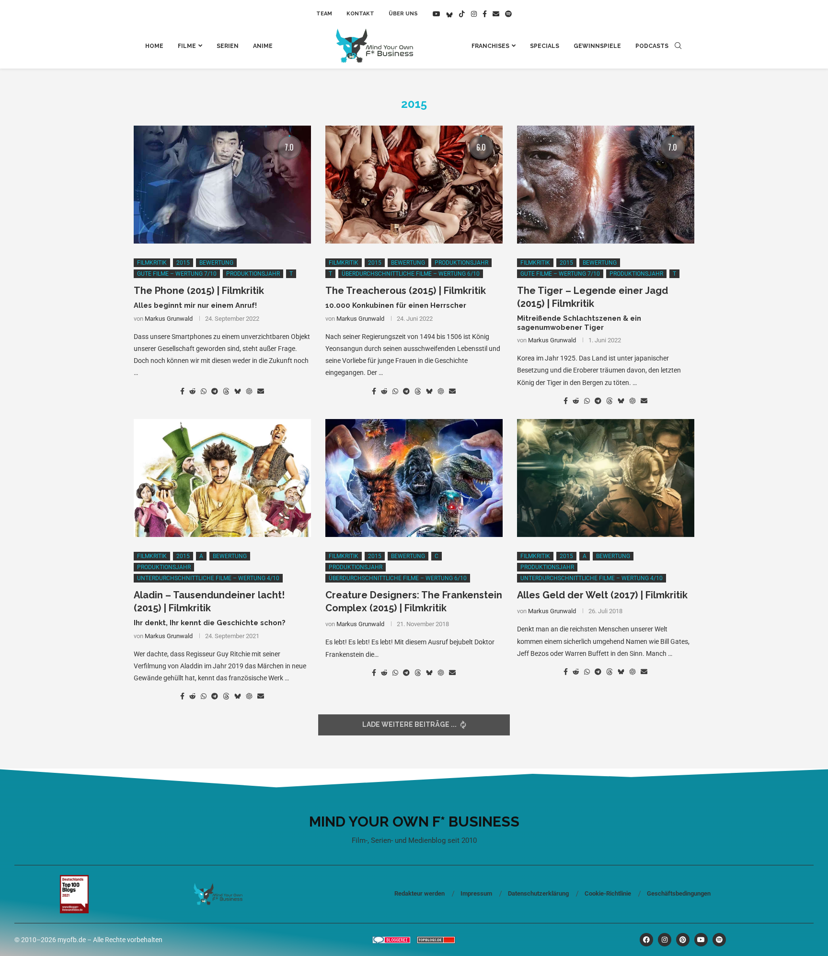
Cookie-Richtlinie (608, 893)
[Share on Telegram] (214, 391)
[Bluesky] (449, 14)
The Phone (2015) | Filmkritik (199, 290)
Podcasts (651, 46)
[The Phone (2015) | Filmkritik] (222, 185)
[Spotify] (508, 14)
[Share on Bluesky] (237, 391)
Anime (263, 46)
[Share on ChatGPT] (249, 391)
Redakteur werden (419, 893)
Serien (228, 46)
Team (324, 14)
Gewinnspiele (597, 46)
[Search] (678, 46)
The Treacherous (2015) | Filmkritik (405, 290)
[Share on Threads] (226, 391)
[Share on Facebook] (182, 391)
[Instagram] (474, 14)
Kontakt (360, 14)
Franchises (490, 46)
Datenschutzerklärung (538, 893)
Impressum (476, 893)
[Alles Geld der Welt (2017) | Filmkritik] (605, 478)
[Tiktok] (462, 14)
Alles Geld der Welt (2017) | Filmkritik (602, 595)
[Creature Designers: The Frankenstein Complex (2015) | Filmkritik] (414, 478)
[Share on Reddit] (192, 391)
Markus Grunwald (169, 318)
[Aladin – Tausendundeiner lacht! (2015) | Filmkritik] (222, 478)
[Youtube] (436, 14)
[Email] (496, 14)
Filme (187, 46)
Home (154, 46)
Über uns (403, 14)
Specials (544, 46)
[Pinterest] (683, 939)
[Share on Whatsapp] (204, 391)
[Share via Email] (260, 391)
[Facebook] (484, 14)
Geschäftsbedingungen (679, 893)
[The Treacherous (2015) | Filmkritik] (414, 185)
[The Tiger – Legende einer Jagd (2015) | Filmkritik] (605, 185)
